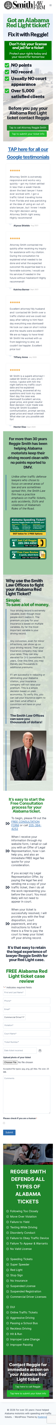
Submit (9, 1132)
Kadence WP (44, 1417)
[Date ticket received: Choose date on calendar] (39, 1050)
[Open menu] (50, 5)
